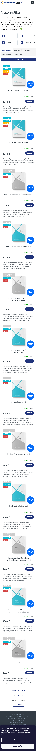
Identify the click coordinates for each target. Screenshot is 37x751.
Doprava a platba (21, 718)
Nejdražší (27, 50)
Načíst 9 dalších (18, 690)
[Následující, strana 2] (18, 695)
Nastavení (18, 740)
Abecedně (18, 54)
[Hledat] (22, 2)
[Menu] (32, 2)
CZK (17, 3)
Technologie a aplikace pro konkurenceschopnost (18, 723)
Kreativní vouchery (18, 720)
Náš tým (10, 718)
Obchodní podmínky (17, 714)
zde (14, 735)
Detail (29, 101)
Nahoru (19, 705)
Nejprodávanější (7, 54)
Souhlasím (17, 746)
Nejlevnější (18, 50)
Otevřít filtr (18, 60)
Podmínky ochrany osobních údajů (17, 716)
